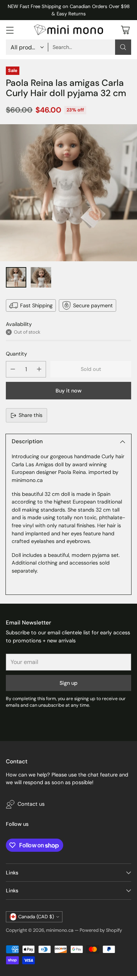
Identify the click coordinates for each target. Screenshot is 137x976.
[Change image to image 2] (41, 277)
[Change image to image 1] (16, 277)
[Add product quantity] (39, 369)
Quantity (16, 353)
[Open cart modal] (125, 29)
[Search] (123, 47)
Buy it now (68, 390)
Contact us (31, 804)
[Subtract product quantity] (12, 369)
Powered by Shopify (101, 930)
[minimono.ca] (68, 30)
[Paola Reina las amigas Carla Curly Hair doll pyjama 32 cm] (68, 192)
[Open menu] (9, 29)
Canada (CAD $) (36, 917)
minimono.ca (59, 930)
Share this (30, 415)
